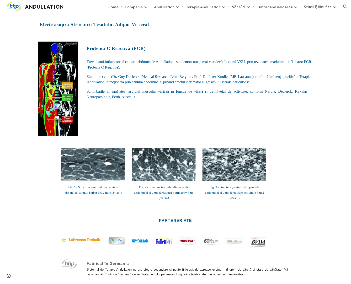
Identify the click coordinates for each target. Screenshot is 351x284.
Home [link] (113, 7)
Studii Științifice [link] (318, 6)
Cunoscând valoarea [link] (274, 7)
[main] (175, 24)
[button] (345, 6)
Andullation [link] (164, 7)
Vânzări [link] (238, 6)
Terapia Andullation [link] (203, 7)
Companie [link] (134, 7)
